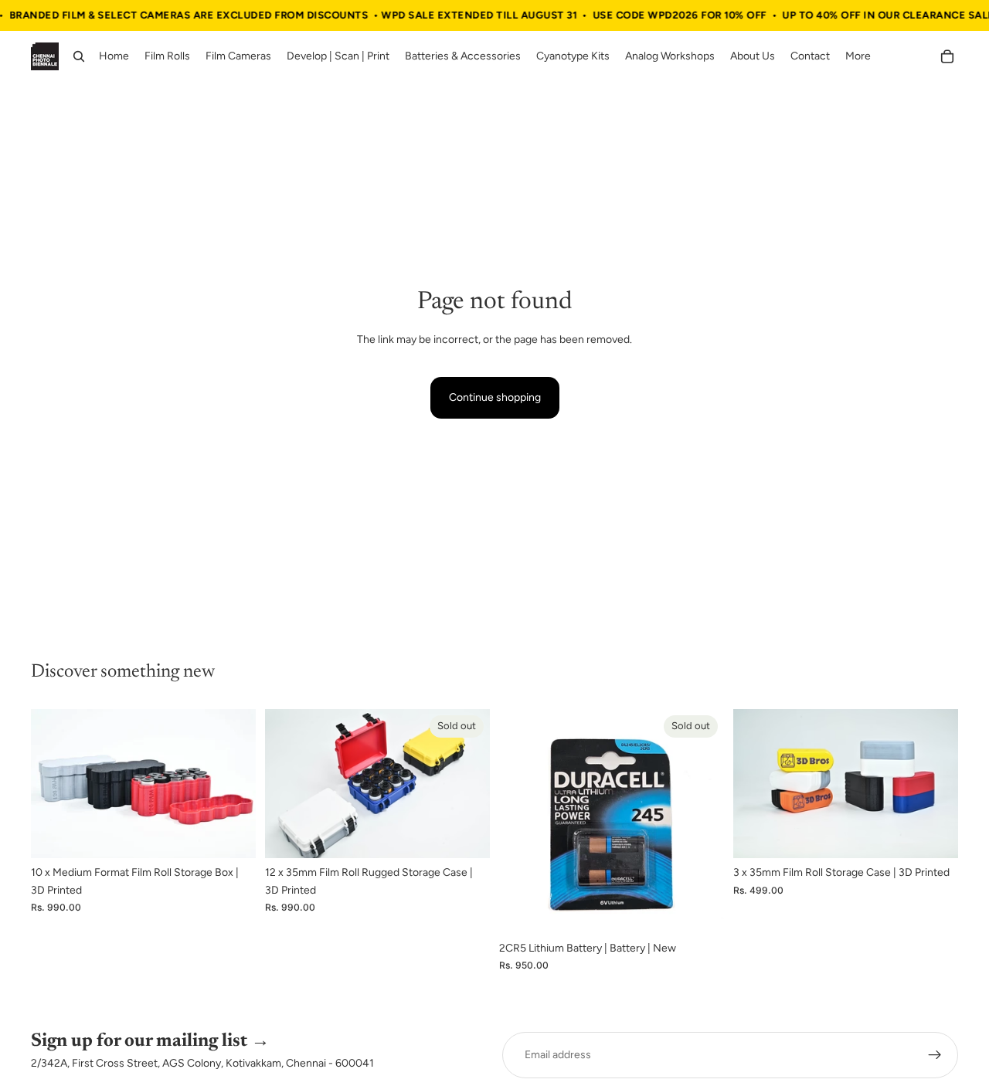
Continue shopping (495, 397)
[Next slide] (232, 784)
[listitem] (858, 57)
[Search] (79, 57)
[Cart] (947, 57)
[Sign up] (935, 1055)
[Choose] (232, 835)
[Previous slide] (54, 784)
